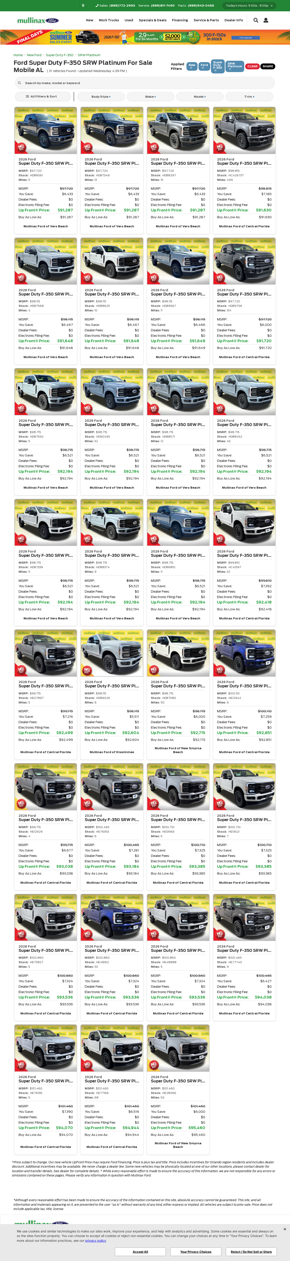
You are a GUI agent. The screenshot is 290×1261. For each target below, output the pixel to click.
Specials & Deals (153, 20)
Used (129, 20)
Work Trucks (109, 20)
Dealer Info (234, 20)
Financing (180, 20)
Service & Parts (206, 20)
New (89, 20)
